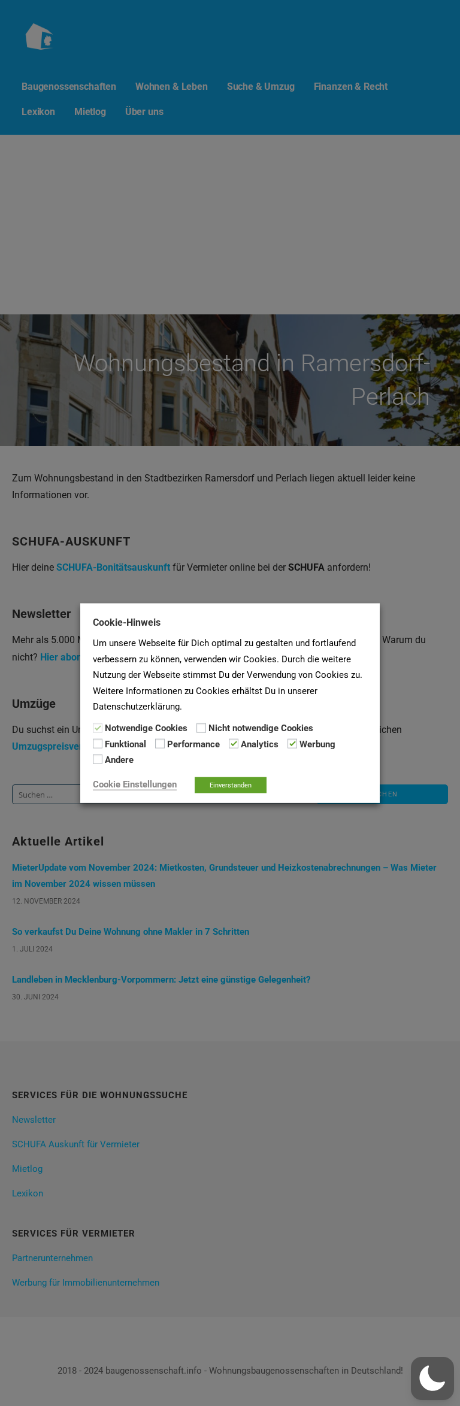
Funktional (125, 744)
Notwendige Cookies (146, 728)
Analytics (260, 744)
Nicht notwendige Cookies (260, 728)
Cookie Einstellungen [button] (135, 783)
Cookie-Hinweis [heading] (127, 622)
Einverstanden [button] (231, 785)
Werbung (317, 744)
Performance (193, 744)
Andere (119, 759)
